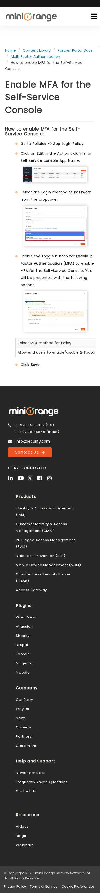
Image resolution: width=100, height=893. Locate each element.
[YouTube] (22, 477)
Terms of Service (44, 886)
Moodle (23, 672)
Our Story (24, 699)
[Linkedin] (12, 477)
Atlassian (24, 626)
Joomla (23, 654)
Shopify (23, 635)
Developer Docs (31, 772)
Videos (22, 826)
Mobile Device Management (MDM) (48, 565)
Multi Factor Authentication (35, 56)
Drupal (22, 644)
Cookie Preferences (78, 886)
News (21, 718)
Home (10, 50)
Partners (24, 736)
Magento (24, 663)
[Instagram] (51, 477)
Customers (26, 745)
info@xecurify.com (33, 441)
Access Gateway (31, 590)
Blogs (21, 835)
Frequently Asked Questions (42, 782)
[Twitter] (32, 477)
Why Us (22, 708)
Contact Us (28, 452)
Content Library (37, 50)
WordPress (26, 617)
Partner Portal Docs (75, 50)
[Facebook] (41, 477)
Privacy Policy (15, 886)
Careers (23, 727)
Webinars (25, 845)
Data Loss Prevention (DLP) (40, 555)
